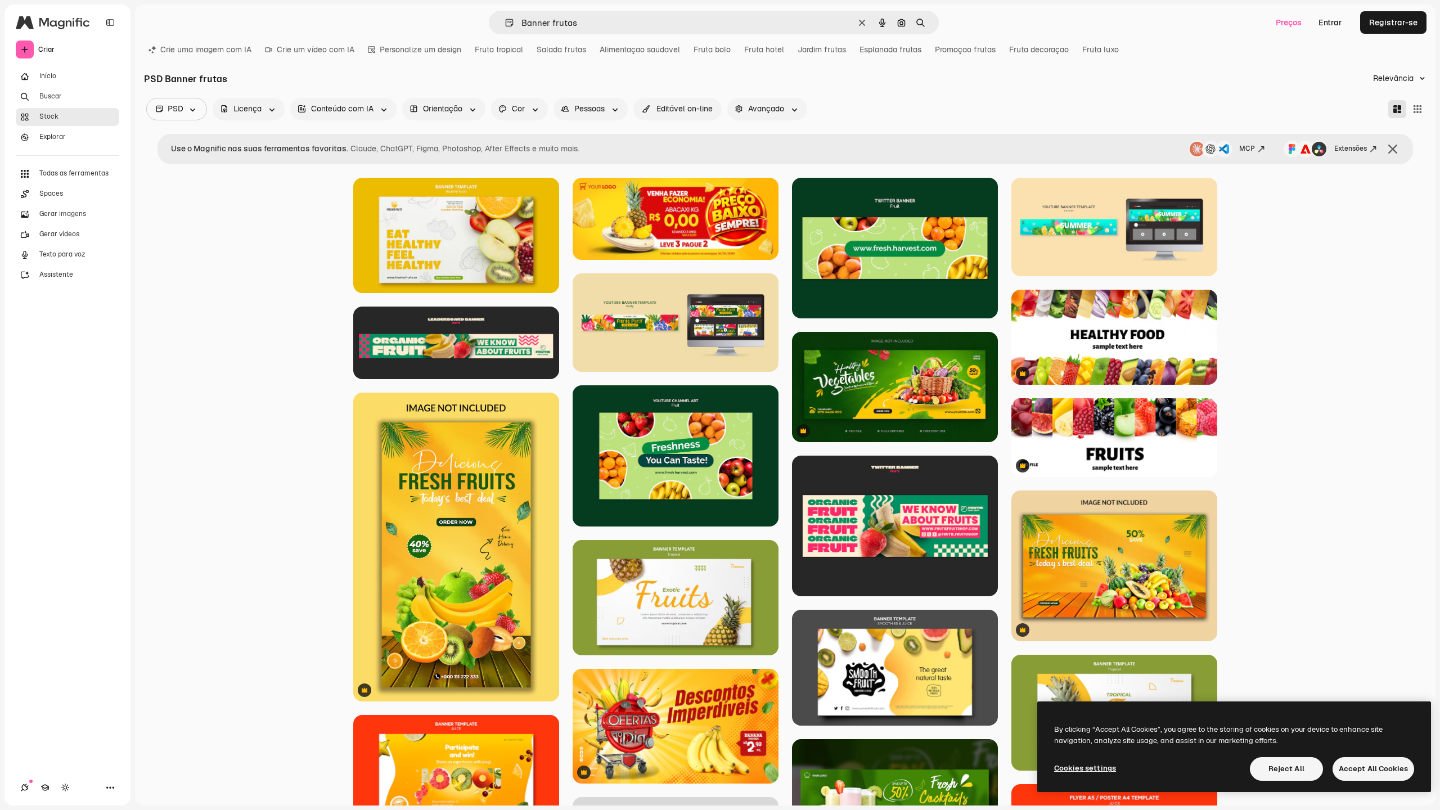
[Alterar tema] (65, 787)
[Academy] (45, 787)
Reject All (1286, 768)
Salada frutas (561, 49)
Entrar (1330, 22)
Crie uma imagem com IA (205, 49)
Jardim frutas (822, 49)
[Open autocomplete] (504, 23)
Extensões (1350, 148)
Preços (1289, 22)
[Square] (1417, 109)
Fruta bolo (712, 49)
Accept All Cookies (1373, 768)
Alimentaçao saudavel (640, 49)
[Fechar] (1393, 149)
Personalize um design (420, 49)
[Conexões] (25, 787)
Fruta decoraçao (1039, 49)
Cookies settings (1085, 768)
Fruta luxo (1100, 49)
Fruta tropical (499, 49)
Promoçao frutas (965, 49)
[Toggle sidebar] (110, 23)
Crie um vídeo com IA (315, 49)
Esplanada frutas (890, 49)
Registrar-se (1393, 22)
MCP (1247, 148)
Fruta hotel (764, 49)
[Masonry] (1397, 109)
